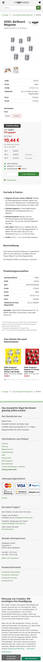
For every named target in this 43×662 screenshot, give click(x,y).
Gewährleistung (7, 452)
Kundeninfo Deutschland (11, 572)
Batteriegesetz (7, 461)
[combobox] (19, 8)
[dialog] (21, 629)
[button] (5, 379)
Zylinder (17, 116)
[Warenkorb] (40, 2)
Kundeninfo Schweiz (9, 578)
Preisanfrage (11, 180)
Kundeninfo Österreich (10, 575)
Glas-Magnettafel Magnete (23, 15)
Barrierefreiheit (7, 464)
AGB (3, 455)
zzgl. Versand (15, 144)
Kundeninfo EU (7, 581)
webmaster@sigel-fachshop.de (13, 523)
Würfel (7, 116)
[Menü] (3, 2)
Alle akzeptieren (31, 658)
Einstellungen (6, 652)
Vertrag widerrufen (9, 469)
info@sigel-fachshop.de (24, 518)
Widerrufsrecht (7, 449)
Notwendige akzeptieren (11, 657)
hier (18, 326)
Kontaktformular (8, 529)
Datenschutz (6, 458)
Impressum (31, 649)
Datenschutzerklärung (16, 649)
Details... (5, 498)
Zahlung (5, 446)
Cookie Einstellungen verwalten (13, 467)
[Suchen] (38, 8)
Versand (5, 443)
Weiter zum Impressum (10, 558)
